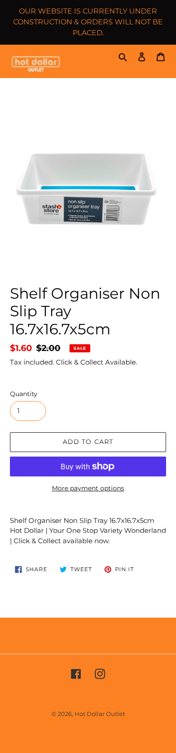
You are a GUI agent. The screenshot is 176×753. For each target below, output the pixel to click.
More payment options (88, 488)
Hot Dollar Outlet (99, 713)
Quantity (23, 394)
